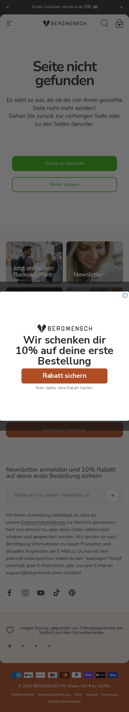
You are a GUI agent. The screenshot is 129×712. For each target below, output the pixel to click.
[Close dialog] (125, 295)
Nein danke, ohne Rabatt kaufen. (64, 388)
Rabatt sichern (65, 375)
